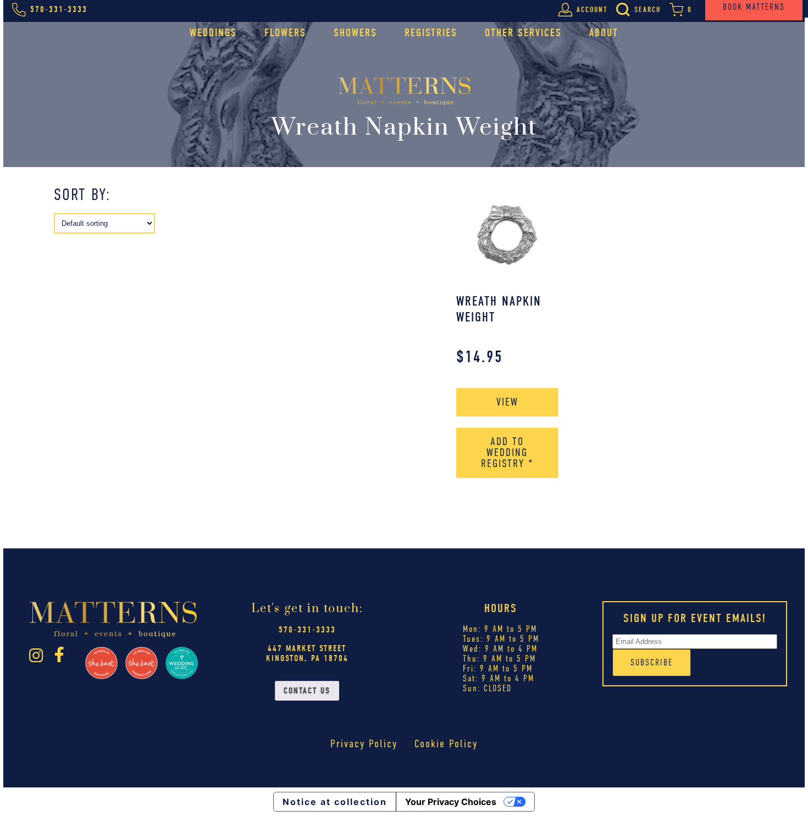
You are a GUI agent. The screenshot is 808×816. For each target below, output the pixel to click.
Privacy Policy (363, 743)
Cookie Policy (446, 743)
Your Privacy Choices (450, 801)
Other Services (523, 32)
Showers (355, 32)
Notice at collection (335, 801)
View (507, 402)
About (603, 32)
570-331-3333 (307, 630)
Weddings (213, 32)
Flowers (285, 32)
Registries (431, 32)
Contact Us (307, 691)
